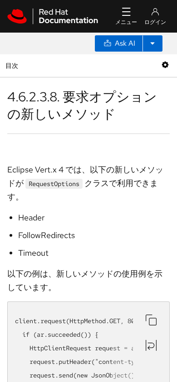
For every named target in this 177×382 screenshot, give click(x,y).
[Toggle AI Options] (152, 43)
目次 (13, 65)
